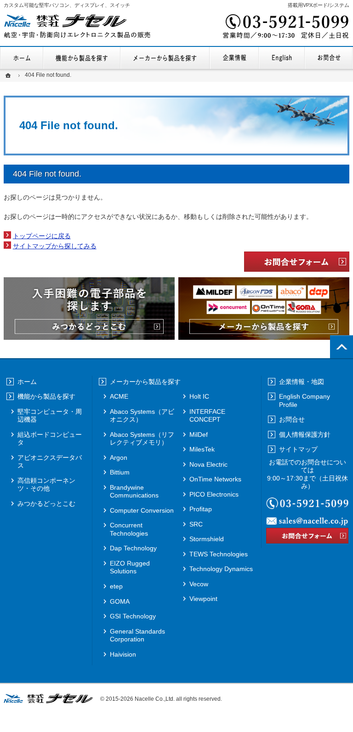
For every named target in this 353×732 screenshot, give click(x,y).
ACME (119, 396)
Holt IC (199, 396)
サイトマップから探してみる (55, 246)
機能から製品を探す (82, 58)
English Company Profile (282, 58)
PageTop (341, 346)
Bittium (120, 472)
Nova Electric (208, 464)
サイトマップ (298, 449)
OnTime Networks (215, 479)
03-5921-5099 (285, 27)
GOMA (120, 601)
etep (116, 586)
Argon (118, 457)
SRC (196, 524)
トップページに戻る (42, 236)
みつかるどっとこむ (46, 503)
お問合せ (329, 58)
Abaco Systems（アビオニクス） (142, 415)
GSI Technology (133, 616)
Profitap (200, 509)
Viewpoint (203, 598)
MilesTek (202, 449)
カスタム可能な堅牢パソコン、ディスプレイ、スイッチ (67, 5)
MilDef (198, 434)
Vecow (198, 584)
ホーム (21, 58)
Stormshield (206, 539)
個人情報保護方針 (304, 434)
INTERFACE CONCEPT (207, 415)
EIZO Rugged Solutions (130, 567)
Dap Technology (133, 548)
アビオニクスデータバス (49, 461)
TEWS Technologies (218, 554)
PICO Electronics (214, 494)
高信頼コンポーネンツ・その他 (46, 484)
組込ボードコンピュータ (49, 438)
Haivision (123, 654)
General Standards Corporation (137, 635)
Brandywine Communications (134, 491)
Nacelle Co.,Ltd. (155, 699)
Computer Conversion (142, 510)
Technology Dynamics (221, 568)
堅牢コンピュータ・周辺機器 (49, 415)
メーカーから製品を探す (165, 58)
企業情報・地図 (234, 58)
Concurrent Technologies (129, 529)
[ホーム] (9, 75)
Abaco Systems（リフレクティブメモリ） (142, 438)
